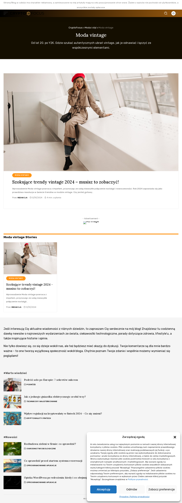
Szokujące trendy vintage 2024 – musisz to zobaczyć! (65, 182)
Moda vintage (22, 175)
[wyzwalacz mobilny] (7, 13)
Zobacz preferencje (161, 489)
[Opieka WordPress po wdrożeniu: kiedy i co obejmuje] (12, 482)
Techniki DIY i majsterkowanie (41, 401)
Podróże (31, 384)
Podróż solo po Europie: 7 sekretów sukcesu (51, 379)
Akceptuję (103, 489)
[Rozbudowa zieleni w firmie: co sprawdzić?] (12, 448)
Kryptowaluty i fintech (38, 418)
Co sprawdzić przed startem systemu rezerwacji (53, 460)
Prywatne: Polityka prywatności (134, 497)
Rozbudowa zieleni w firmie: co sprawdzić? (50, 443)
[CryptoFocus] (27, 13)
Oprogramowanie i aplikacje (41, 465)
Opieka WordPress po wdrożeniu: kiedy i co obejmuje (56, 477)
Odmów (131, 489)
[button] (175, 437)
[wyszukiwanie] (165, 13)
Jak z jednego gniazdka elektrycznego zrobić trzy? (55, 396)
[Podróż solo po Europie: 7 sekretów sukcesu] (12, 384)
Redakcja (22, 197)
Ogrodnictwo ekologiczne (41, 448)
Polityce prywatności (138, 479)
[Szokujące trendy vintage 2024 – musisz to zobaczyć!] (91, 122)
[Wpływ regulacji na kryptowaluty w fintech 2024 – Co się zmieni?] (12, 418)
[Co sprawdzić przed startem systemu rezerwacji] (12, 465)
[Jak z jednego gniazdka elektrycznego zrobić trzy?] (12, 401)
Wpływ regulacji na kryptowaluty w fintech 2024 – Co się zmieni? (63, 413)
